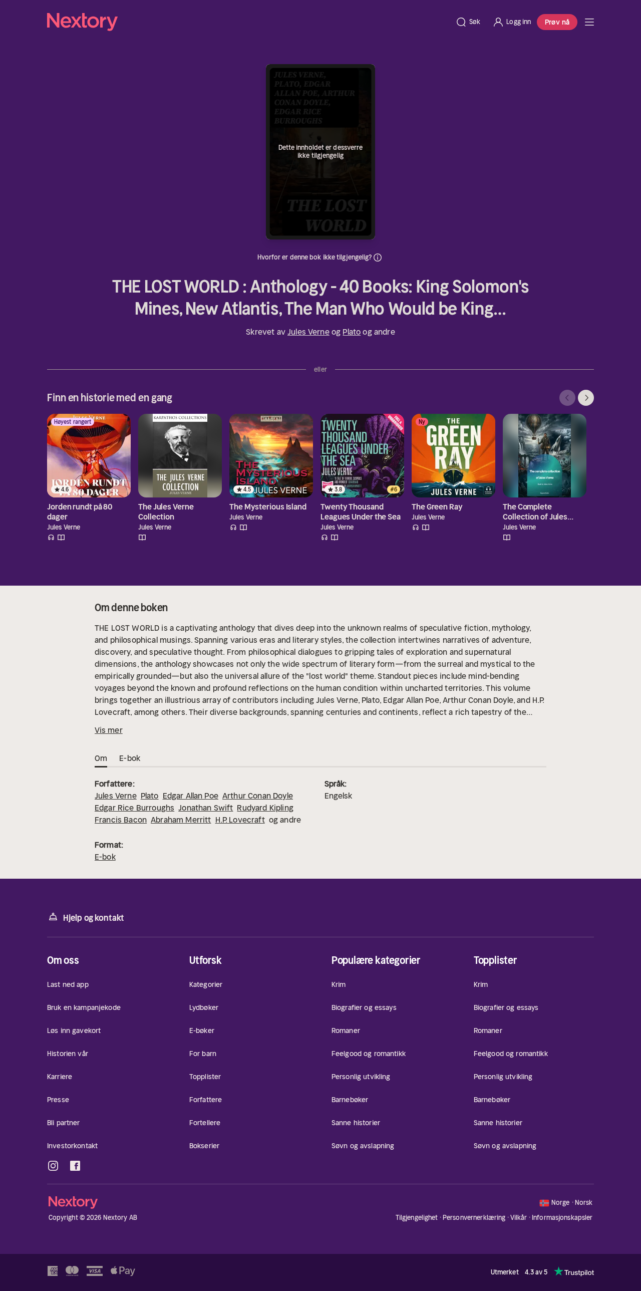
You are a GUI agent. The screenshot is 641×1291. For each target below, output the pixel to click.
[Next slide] (586, 398)
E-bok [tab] (129, 758)
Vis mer (109, 730)
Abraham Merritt (181, 820)
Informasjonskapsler (562, 1218)
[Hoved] (589, 22)
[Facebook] (75, 1166)
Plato (352, 332)
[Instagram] (53, 1166)
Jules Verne (308, 332)
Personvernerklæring (474, 1217)
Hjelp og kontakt (93, 917)
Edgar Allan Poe (190, 796)
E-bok (105, 857)
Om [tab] (101, 758)
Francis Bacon (121, 820)
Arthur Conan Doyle (257, 796)
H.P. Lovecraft (240, 820)
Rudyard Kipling (265, 808)
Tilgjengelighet (417, 1217)
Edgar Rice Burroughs (134, 808)
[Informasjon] (378, 257)
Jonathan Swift (205, 808)
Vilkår (518, 1217)
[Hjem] (248, 22)
